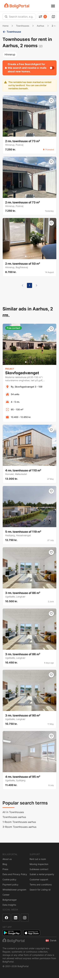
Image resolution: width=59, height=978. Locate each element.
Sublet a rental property (42, 874)
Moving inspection (39, 864)
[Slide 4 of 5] (31, 134)
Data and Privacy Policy (15, 874)
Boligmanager (10, 899)
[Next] (36, 285)
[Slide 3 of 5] (30, 134)
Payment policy (10, 884)
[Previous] (22, 285)
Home (5, 25)
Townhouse (14, 31)
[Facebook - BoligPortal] (6, 918)
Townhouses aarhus (14, 817)
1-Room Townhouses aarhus (19, 821)
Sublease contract (39, 869)
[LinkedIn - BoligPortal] (16, 918)
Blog (5, 864)
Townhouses (22, 25)
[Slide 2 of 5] (28, 134)
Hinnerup (10, 54)
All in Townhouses (13, 812)
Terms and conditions (41, 884)
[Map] (53, 16)
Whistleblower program (14, 889)
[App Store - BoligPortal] (31, 933)
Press (5, 869)
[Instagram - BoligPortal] (25, 918)
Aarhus (40, 25)
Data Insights (9, 904)
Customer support (39, 879)
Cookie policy (9, 879)
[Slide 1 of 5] (26, 134)
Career (6, 894)
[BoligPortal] (17, 5)
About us (7, 859)
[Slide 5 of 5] (33, 134)
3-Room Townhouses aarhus (19, 826)
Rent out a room (38, 859)
